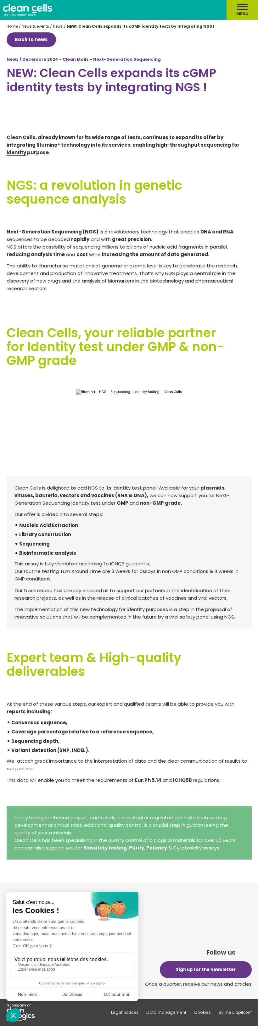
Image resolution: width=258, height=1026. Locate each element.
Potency (156, 847)
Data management (166, 1012)
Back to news (31, 39)
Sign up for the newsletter (206, 970)
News (58, 26)
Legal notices (124, 1012)
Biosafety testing (105, 847)
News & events (35, 26)
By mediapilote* (235, 1012)
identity (16, 152)
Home (12, 26)
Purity (136, 847)
